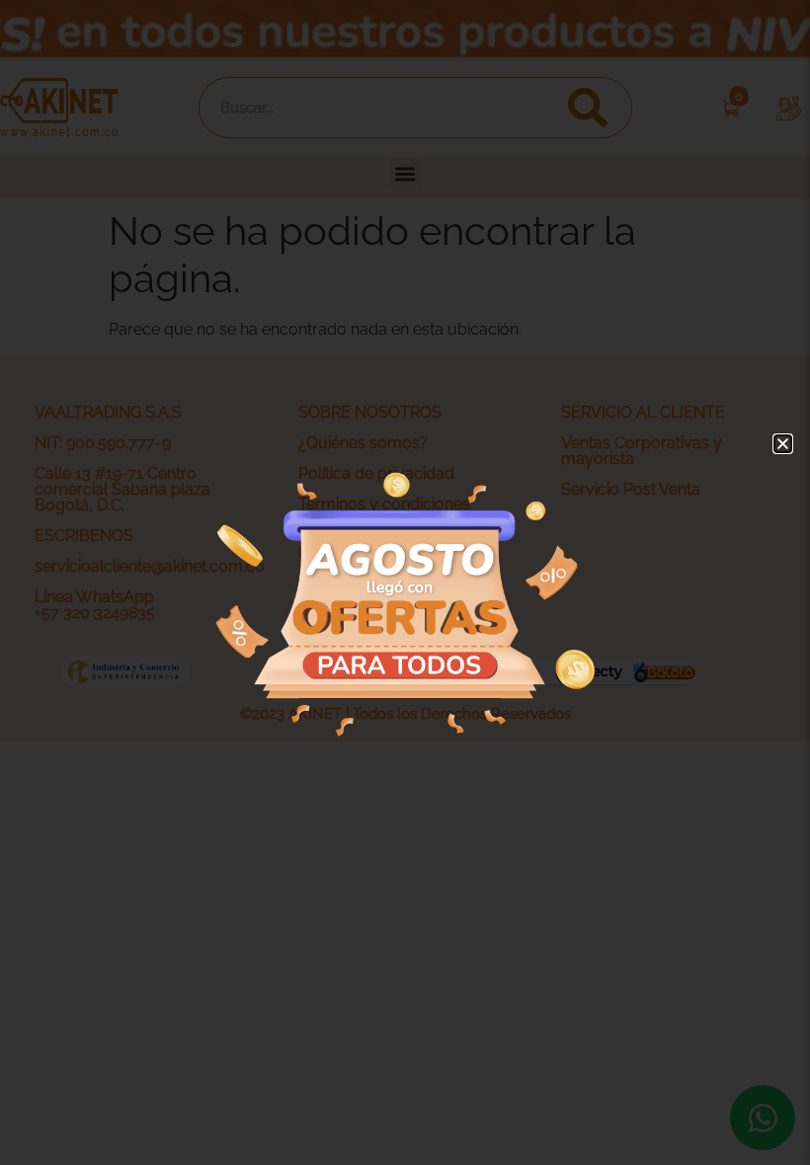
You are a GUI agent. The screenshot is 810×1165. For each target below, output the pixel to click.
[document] (405, 582)
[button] (782, 443)
